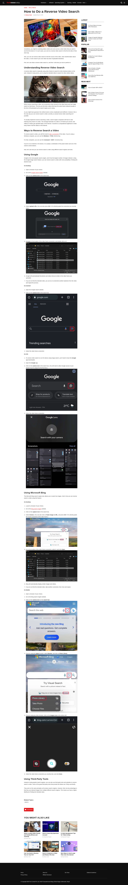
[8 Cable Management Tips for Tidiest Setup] (69, 826)
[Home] (13, 2)
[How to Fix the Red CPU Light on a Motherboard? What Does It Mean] (84, 50)
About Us (45, 872)
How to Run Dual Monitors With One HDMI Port (95, 76)
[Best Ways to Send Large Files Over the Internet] (69, 846)
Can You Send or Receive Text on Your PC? (31, 854)
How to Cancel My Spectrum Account (50, 834)
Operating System (59, 2)
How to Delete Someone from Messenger (95, 100)
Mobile (74, 2)
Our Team (67, 872)
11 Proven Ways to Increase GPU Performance (94, 26)
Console (79, 2)
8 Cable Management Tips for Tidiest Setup (68, 834)
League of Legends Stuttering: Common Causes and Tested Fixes (95, 39)
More (84, 2)
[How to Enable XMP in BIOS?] (84, 87)
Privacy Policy (24, 874)
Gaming (69, 2)
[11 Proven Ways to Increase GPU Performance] (84, 26)
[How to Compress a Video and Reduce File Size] (50, 846)
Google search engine (37, 172)
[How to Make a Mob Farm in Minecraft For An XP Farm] (84, 32)
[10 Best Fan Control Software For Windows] (84, 57)
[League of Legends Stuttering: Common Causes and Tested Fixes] (84, 39)
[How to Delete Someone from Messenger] (84, 100)
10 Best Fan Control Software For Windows (95, 57)
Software (51, 2)
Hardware (43, 2)
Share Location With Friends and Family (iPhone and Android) (32, 835)
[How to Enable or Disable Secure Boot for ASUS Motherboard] (84, 69)
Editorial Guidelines (91, 872)
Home (25, 7)
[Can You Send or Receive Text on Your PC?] (32, 846)
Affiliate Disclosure (47, 874)
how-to (26, 802)
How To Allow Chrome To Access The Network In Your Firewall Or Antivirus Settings (96, 94)
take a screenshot (54, 134)
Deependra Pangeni (47, 836)
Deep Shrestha (65, 856)
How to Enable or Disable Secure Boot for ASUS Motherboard (94, 70)
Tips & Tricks (32, 7)
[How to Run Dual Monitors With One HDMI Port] (84, 76)
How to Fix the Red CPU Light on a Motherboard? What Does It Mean (96, 50)
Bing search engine (36, 509)
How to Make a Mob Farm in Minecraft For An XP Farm (95, 32)
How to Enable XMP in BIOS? (95, 87)
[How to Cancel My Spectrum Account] (50, 826)
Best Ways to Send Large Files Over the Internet (68, 854)
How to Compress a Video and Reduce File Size (49, 854)
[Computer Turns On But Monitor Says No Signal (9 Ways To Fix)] (84, 63)
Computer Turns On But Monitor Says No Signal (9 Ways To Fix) (95, 63)
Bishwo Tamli (29, 15)
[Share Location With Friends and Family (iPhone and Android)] (32, 826)
